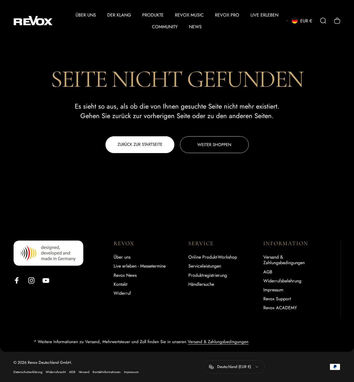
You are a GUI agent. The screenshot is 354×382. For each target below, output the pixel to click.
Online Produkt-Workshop (212, 257)
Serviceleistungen (204, 266)
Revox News (125, 275)
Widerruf (122, 293)
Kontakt (120, 284)
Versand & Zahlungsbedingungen (284, 260)
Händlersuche (201, 284)
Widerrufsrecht (56, 372)
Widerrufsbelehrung (282, 280)
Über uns (122, 257)
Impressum (273, 289)
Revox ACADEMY (280, 307)
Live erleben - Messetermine (140, 266)
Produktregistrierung (207, 275)
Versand (84, 372)
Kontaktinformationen (107, 372)
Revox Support (277, 298)
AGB (267, 272)
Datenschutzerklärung (27, 372)
